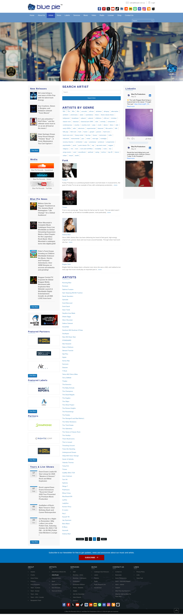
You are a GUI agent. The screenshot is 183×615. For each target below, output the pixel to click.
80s (73, 111)
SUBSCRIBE (90, 557)
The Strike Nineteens (69, 422)
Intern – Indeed (119, 584)
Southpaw (65, 333)
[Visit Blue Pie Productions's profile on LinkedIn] (128, 95)
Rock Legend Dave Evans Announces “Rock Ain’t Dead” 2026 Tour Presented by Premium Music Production (47, 493)
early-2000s (67, 128)
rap (93, 145)
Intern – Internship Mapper (122, 581)
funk (79, 132)
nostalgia (103, 138)
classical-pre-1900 (87, 121)
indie (110, 135)
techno (103, 152)
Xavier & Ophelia (67, 459)
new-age (95, 138)
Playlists (96, 578)
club (96, 121)
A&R (74, 572)
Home (32, 15)
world (77, 155)
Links (138, 575)
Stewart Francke (67, 350)
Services (76, 15)
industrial (66, 138)
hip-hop (88, 135)
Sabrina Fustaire (67, 289)
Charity (33, 575)
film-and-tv (109, 128)
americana (74, 115)
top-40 (110, 152)
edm (74, 128)
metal (88, 138)
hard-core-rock (68, 135)
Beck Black (66, 523)
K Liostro (65, 510)
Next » (104, 539)
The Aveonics (66, 384)
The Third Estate (67, 425)
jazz (83, 138)
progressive (110, 142)
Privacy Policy (141, 572)
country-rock (86, 125)
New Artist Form (56, 584)
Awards (33, 572)
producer (101, 142)
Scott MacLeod (67, 303)
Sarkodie (65, 299)
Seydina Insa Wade (68, 313)
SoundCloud (97, 587)
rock (76, 149)
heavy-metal (79, 135)
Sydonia (65, 483)
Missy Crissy (66, 493)
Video (94, 15)
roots (105, 149)
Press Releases (35, 584)
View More (34, 150)
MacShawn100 (67, 496)
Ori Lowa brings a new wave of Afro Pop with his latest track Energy (46, 96)
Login (153, 3)
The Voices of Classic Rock (71, 432)
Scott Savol (66, 306)
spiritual (90, 152)
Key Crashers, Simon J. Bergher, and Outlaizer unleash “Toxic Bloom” (46, 109)
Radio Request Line (100, 584)
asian (81, 115)
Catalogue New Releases (101, 572)
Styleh (64, 357)
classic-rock (67, 121)
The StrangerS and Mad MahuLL (73, 418)
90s (78, 111)
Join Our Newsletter (78, 594)
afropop (106, 111)
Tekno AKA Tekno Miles (70, 374)
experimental (91, 128)
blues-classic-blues (107, 115)
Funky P (65, 180)
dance (106, 125)
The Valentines (67, 428)
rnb (72, 149)
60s (64, 111)
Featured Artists (56, 578)
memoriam (102, 135)
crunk (99, 125)
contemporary (67, 125)
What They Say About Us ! (122, 591)
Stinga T (65, 486)
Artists (51, 15)
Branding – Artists (78, 575)
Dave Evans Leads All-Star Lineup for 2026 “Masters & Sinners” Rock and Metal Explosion (48, 476)
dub (117, 125)
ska (110, 149)
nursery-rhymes (68, 142)
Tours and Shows (57, 591)
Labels (67, 15)
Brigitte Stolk (66, 264)
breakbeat (75, 118)
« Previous (80, 539)
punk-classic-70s (84, 145)
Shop (119, 15)
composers (111, 121)
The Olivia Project (68, 405)
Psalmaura (65, 489)
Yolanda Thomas (68, 462)
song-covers (67, 152)
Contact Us (129, 15)
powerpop (92, 142)
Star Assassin (66, 344)
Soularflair (65, 327)
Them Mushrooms (68, 439)
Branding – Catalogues (79, 578)
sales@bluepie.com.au (137, 3)
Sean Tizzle (66, 310)
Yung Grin (65, 466)
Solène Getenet (67, 323)
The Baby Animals (68, 388)
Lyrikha (64, 500)
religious (65, 149)
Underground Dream (69, 452)
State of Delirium (67, 347)
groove (98, 132)
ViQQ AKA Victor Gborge (70, 456)
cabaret (83, 118)
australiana (89, 115)
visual (71, 155)
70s (68, 111)
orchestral (79, 142)
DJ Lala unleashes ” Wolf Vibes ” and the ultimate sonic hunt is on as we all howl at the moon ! (46, 123)
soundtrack (82, 152)
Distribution (76, 581)
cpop (93, 125)
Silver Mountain (67, 320)
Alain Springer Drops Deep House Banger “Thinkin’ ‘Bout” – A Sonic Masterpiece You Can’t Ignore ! (46, 138)
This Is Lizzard (67, 442)
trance (117, 152)
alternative (114, 111)
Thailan (64, 381)
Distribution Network (79, 584)
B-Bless (64, 527)
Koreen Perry (66, 506)
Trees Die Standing (68, 449)
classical (75, 121)
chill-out (106, 118)
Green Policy (34, 578)
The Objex (65, 401)
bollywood (66, 118)
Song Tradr (140, 578)
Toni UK (64, 479)
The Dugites (66, 398)
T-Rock (64, 371)
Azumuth (65, 530)
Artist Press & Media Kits (59, 572)
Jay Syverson (66, 520)
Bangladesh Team (36, 600)
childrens (98, 118)
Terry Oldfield (66, 378)
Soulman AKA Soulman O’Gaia (72, 330)
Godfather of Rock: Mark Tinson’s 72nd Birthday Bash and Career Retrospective (47, 508)
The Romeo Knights (69, 408)
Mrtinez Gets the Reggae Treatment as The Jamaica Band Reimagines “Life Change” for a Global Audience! (46, 209)
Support (117, 587)
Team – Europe (35, 591)
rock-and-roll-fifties (86, 149)
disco (111, 125)
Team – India (34, 594)
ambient (65, 115)
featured (100, 128)
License (111, 15)
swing (97, 152)
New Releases (56, 587)
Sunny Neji (65, 361)
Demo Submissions (121, 578)
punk (74, 145)
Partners (33, 581)
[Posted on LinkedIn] (150, 95)
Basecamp (118, 575)
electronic (81, 128)
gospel (92, 132)
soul (74, 152)
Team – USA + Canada (37, 597)
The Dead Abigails (68, 394)
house (95, 135)
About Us (41, 15)
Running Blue (66, 282)
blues (97, 115)
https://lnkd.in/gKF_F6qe (142, 104)
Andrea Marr (66, 234)
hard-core (106, 132)
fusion (85, 132)
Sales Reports (77, 597)
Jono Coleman (67, 476)
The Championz (67, 391)
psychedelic (67, 145)
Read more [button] (131, 106)
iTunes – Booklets (78, 587)
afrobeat (99, 111)
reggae (110, 145)
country (76, 125)
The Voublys (66, 435)
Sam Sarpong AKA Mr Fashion (72, 293)
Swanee (65, 367)
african (91, 111)
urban (65, 155)
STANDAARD (66, 340)
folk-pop (65, 132)
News (59, 15)
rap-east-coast (101, 145)
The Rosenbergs (67, 411)
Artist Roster (55, 575)
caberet (90, 118)
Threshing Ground (68, 445)
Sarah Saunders (67, 296)
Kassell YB (65, 517)
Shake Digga (66, 316)
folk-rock (73, 132)
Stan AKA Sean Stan (69, 337)
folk (116, 128)
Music (86, 15)
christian (114, 118)
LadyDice (65, 503)
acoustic (84, 111)
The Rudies (66, 415)
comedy (102, 121)
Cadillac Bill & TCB (68, 473)
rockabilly (98, 149)
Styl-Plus (65, 354)
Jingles (75, 591)
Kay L (64, 513)
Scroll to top (176, 610)
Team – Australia (35, 587)
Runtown (65, 286)
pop (86, 142)
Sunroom (65, 364)
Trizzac (64, 207)
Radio (102, 15)
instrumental (75, 138)
